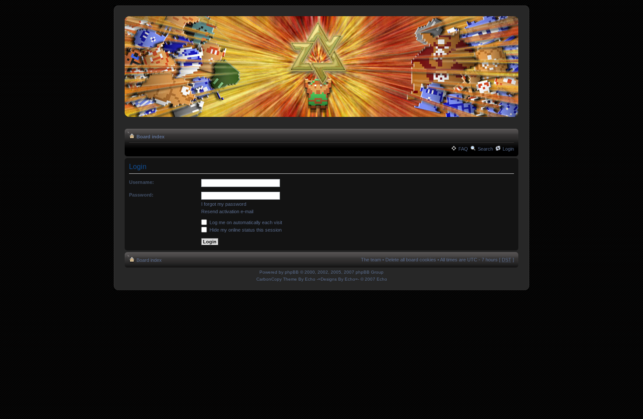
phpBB (292, 272)
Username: (141, 182)
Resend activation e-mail (227, 211)
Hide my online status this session (245, 229)
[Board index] (321, 67)
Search (485, 148)
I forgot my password (223, 204)
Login (508, 148)
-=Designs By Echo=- (338, 279)
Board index (150, 136)
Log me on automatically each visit (245, 222)
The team (371, 259)
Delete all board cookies (410, 259)
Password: (141, 194)
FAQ (463, 148)
